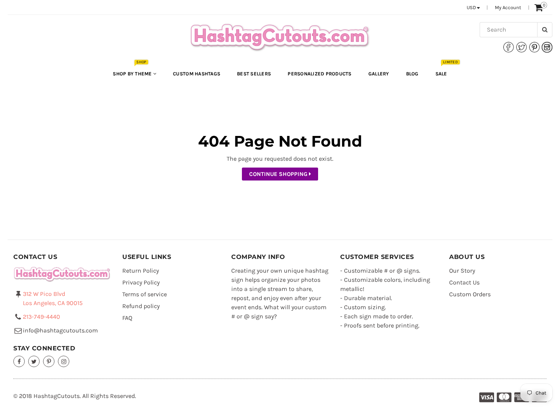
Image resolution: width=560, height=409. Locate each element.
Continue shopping (279, 174)
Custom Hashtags (196, 74)
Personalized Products (319, 74)
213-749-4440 (41, 316)
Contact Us (464, 282)
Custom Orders (470, 294)
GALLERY (378, 74)
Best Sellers (254, 74)
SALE (445, 70)
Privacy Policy (141, 282)
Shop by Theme (133, 70)
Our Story (462, 270)
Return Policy (140, 270)
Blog (412, 74)
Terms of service (144, 294)
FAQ (127, 317)
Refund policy (141, 306)
